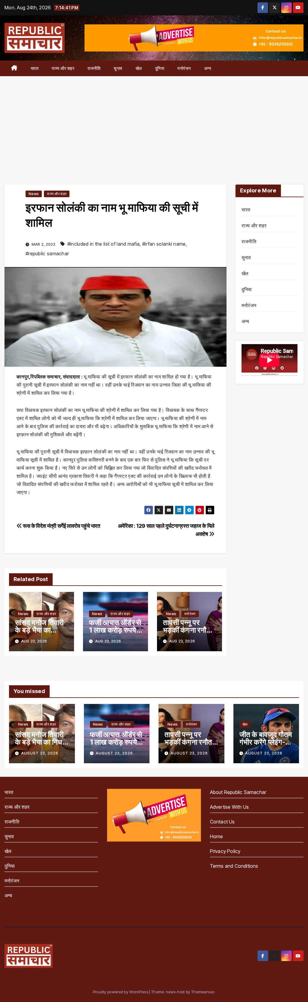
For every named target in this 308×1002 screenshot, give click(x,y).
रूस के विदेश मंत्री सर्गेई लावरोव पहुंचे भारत (61, 525)
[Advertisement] (154, 121)
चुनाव (118, 68)
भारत (35, 68)
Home (216, 836)
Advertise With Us (229, 807)
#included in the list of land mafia (103, 244)
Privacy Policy (225, 851)
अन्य (207, 68)
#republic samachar (47, 253)
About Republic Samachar (238, 792)
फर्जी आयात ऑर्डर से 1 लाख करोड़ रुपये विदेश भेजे (115, 630)
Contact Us (222, 822)
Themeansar (202, 991)
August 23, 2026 (39, 753)
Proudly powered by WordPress (121, 991)
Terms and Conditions (234, 866)
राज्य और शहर (63, 68)
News (34, 193)
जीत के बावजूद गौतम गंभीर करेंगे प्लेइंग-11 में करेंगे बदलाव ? (265, 742)
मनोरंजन (184, 68)
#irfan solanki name (164, 244)
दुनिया (160, 68)
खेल (139, 68)
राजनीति (94, 68)
